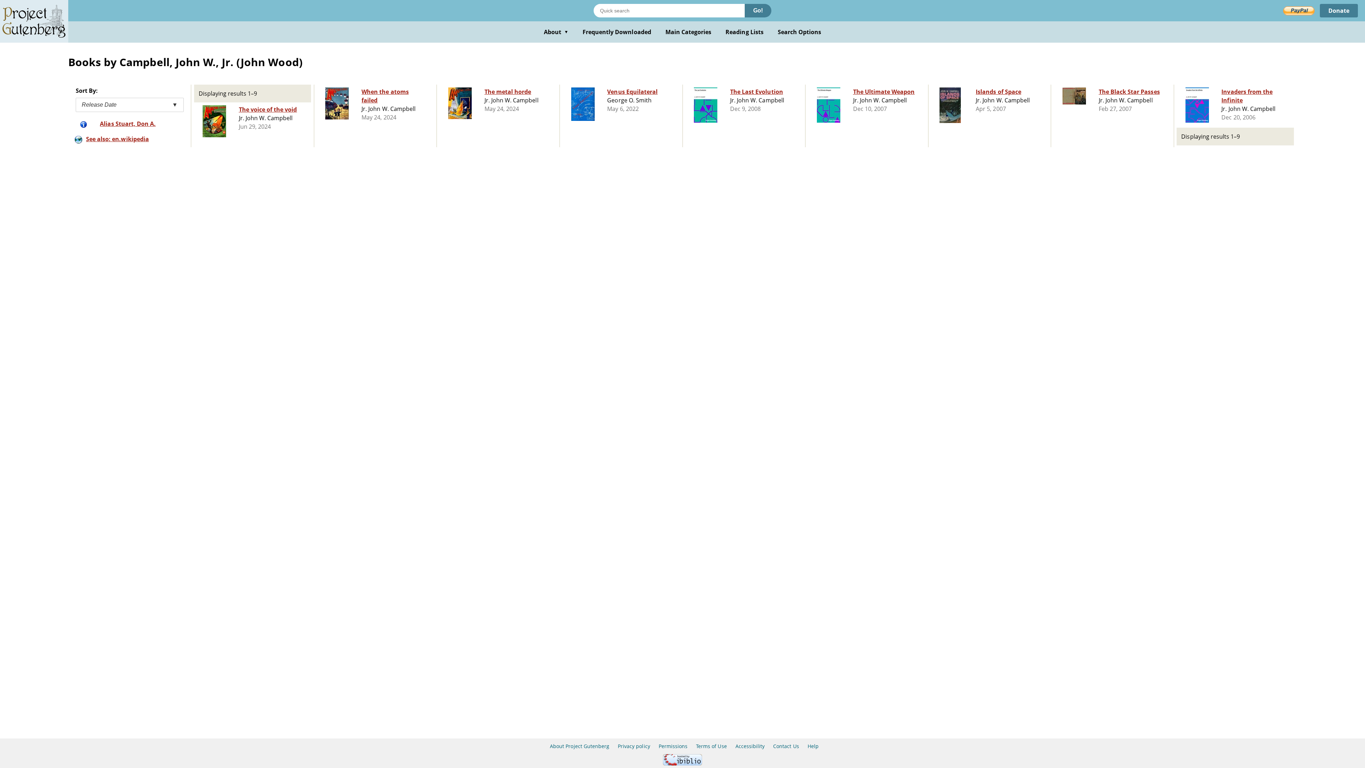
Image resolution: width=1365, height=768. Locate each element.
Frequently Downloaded (617, 32)
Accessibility (750, 746)
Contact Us (786, 746)
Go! (758, 10)
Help (813, 746)
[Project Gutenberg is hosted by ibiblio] (682, 763)
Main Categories (688, 32)
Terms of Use (711, 746)
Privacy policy (634, 746)
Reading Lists (745, 32)
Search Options (799, 32)
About (556, 32)
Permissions (673, 746)
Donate (1338, 11)
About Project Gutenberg (579, 746)
